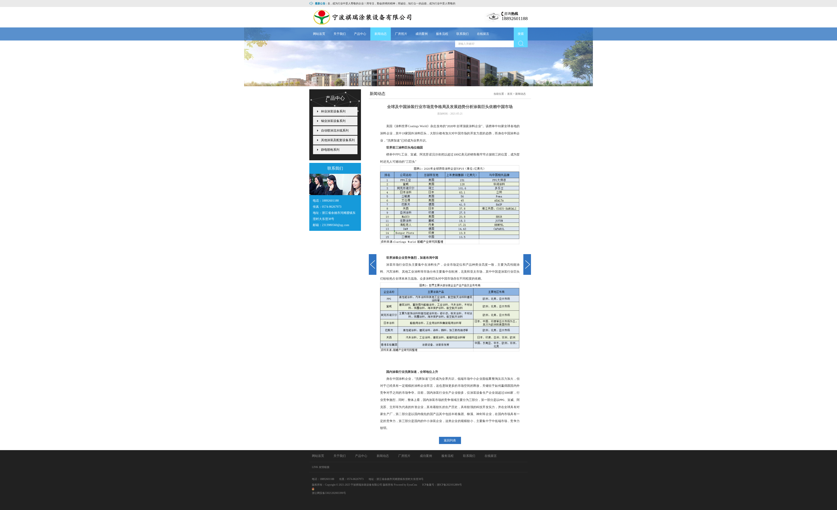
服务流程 (442, 33)
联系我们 (462, 33)
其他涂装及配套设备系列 (338, 140)
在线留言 (483, 33)
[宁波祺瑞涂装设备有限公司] (361, 17)
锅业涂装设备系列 (333, 121)
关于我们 (339, 33)
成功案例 (421, 33)
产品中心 (360, 33)
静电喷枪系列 (330, 149)
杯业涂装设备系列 (333, 111)
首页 (509, 93)
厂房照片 (401, 33)
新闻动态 (380, 33)
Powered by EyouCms (405, 484)
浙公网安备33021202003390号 (329, 493)
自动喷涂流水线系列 (335, 130)
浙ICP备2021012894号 (449, 484)
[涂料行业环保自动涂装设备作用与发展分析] (527, 264)
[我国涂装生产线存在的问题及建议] (372, 264)
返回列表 (450, 440)
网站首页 (319, 33)
